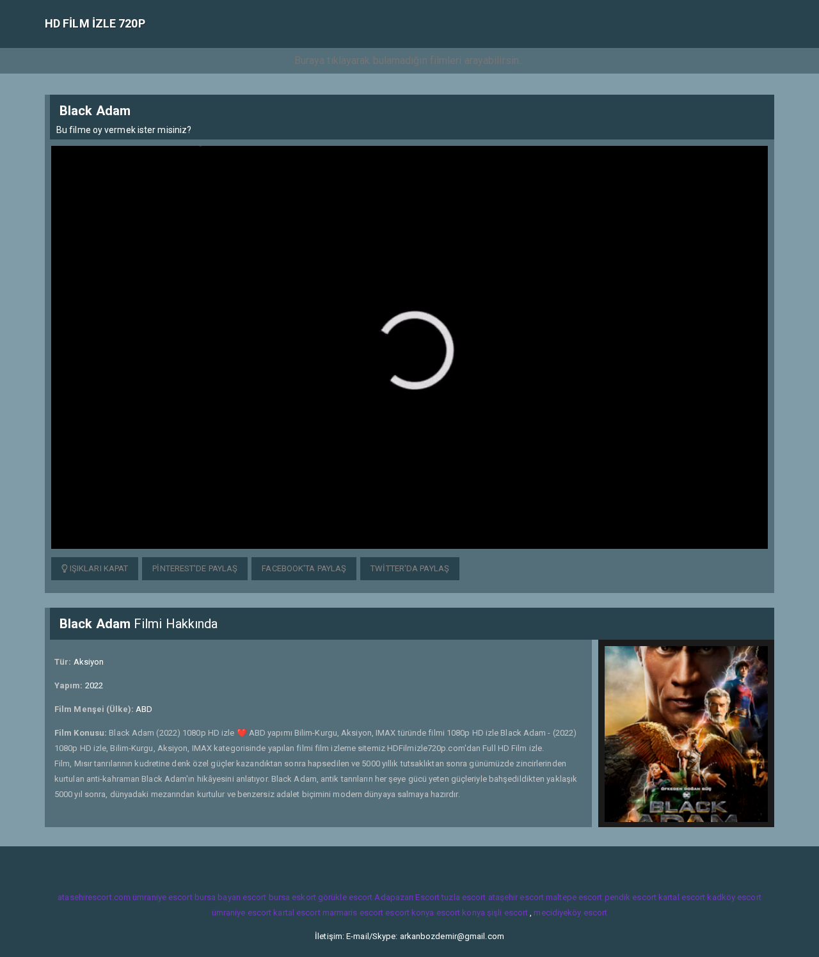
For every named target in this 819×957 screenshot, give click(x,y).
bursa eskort (292, 897)
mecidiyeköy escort (570, 912)
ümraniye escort (162, 897)
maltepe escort (574, 897)
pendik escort (630, 897)
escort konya (409, 912)
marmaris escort (353, 912)
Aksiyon (89, 662)
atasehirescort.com (94, 897)
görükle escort (345, 897)
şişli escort (507, 912)
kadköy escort (734, 897)
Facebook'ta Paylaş (304, 568)
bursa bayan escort (231, 897)
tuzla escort (463, 897)
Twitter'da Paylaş (409, 568)
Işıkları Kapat (98, 568)
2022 (94, 685)
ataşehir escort (516, 897)
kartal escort (681, 897)
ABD (144, 709)
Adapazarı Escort (407, 897)
